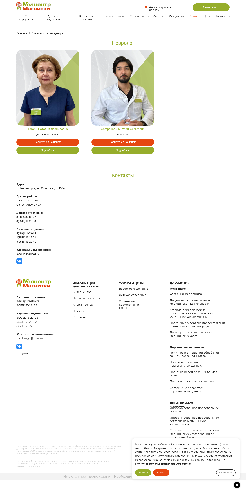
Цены (207, 16)
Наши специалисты (86, 298)
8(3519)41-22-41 (26, 326)
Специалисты (139, 16)
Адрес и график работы (160, 9)
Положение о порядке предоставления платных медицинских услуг (197, 324)
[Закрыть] (237, 485)
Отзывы (158, 16)
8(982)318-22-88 (27, 317)
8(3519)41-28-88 (26, 305)
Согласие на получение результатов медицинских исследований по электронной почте (195, 434)
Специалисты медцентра (47, 33)
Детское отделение (53, 18)
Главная (22, 33)
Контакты (223, 16)
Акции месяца (83, 304)
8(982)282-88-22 (27, 301)
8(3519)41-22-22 (26, 322)
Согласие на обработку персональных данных (186, 389)
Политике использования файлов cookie (163, 463)
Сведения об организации (188, 294)
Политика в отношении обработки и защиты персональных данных (195, 354)
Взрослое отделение (86, 18)
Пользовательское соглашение (192, 381)
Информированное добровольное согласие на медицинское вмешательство (194, 421)
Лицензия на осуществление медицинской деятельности (190, 302)
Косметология (115, 16)
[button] (211, 7)
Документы (177, 16)
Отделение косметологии (129, 303)
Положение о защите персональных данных (186, 364)
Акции (194, 16)
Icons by (22, 354)
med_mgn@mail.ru (29, 338)
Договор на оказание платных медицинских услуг (191, 334)
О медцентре (26, 18)
